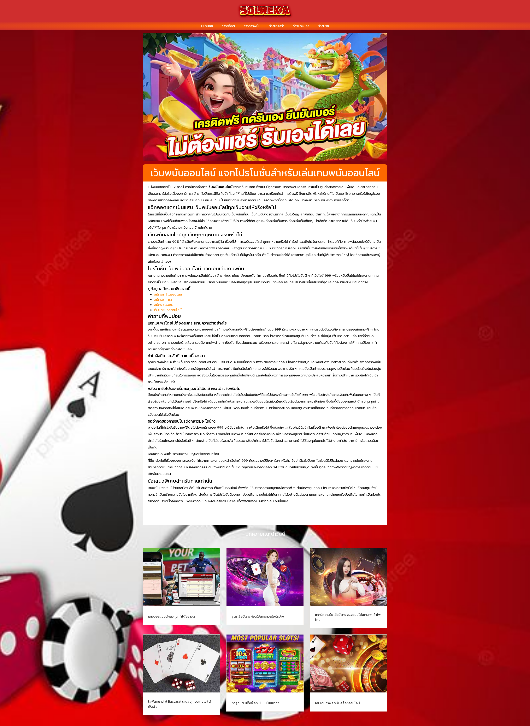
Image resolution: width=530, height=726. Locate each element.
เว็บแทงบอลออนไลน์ (168, 309)
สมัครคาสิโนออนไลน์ (168, 294)
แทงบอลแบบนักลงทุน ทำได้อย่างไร (171, 616)
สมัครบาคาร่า (163, 299)
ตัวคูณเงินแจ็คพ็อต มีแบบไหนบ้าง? (255, 703)
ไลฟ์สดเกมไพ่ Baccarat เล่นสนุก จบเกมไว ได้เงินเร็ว (179, 704)
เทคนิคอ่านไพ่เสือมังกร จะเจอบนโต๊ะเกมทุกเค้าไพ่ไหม (348, 617)
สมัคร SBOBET (164, 304)
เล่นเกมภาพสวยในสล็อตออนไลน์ (337, 703)
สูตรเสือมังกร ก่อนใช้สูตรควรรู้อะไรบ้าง (257, 616)
